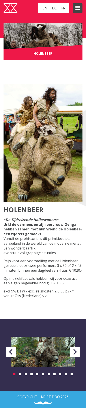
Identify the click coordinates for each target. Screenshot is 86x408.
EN (45, 8)
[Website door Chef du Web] (43, 403)
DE (54, 8)
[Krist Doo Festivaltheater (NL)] (10, 8)
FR (63, 8)
